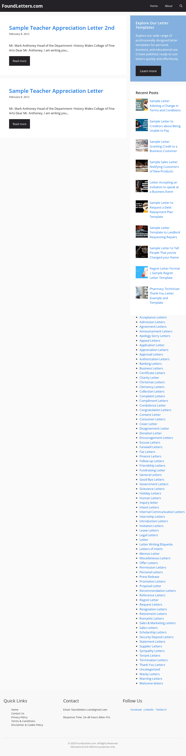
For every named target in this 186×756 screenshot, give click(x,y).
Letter (144, 539)
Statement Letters (152, 641)
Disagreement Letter (154, 428)
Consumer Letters (152, 419)
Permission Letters (153, 567)
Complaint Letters (152, 396)
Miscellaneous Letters (155, 558)
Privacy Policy (19, 717)
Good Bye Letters (152, 479)
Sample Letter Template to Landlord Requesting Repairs (165, 232)
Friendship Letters (152, 465)
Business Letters (151, 368)
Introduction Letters (154, 521)
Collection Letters (152, 391)
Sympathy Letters (152, 651)
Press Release (149, 577)
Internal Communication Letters (162, 512)
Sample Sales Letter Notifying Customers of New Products (164, 166)
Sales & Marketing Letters (158, 623)
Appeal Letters (150, 340)
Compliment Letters (154, 401)
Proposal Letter (150, 586)
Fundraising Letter (152, 470)
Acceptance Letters (153, 317)
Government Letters (154, 484)
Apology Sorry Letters (155, 336)
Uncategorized (150, 669)
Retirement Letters (153, 614)
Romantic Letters (152, 618)
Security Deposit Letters (156, 637)
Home (154, 6)
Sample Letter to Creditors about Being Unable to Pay (165, 126)
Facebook (136, 709)
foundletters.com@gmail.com (89, 709)
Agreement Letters (153, 326)
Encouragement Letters (156, 438)
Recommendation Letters (158, 591)
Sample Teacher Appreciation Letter (56, 90)
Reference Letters (152, 595)
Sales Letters (149, 628)
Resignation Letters (153, 609)
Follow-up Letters (152, 461)
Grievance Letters (152, 489)
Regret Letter (149, 600)
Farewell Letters (151, 447)
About (168, 6)
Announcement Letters (156, 331)
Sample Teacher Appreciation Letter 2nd (62, 27)
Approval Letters (151, 354)
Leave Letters (149, 530)
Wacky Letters (150, 674)
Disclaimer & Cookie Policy (27, 725)
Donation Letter (151, 433)
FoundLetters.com (22, 6)
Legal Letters (149, 535)
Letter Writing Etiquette (156, 544)
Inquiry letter (149, 502)
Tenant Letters (150, 655)
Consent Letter (150, 415)
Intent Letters (149, 507)
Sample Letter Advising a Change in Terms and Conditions (165, 105)
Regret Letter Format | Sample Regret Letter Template (165, 273)
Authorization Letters (154, 359)
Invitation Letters (151, 526)
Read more (19, 61)
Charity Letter (149, 377)
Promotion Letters (152, 581)
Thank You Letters (152, 665)
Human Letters (150, 498)
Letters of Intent (151, 549)
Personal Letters (151, 572)
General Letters (151, 475)
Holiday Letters (150, 493)
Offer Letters (149, 563)
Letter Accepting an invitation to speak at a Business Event (164, 187)
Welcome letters (151, 683)
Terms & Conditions (23, 721)
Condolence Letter (153, 405)
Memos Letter (150, 553)
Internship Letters (152, 516)
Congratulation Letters (155, 410)
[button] (181, 6)
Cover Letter (148, 424)
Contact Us (17, 713)
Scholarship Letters (153, 632)
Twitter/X (161, 709)
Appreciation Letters (154, 350)
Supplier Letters (151, 646)
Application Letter (152, 345)
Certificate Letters (152, 373)
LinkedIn (148, 709)
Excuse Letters (150, 442)
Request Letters (151, 604)
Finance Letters (150, 456)
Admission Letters (152, 322)
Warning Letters (151, 678)
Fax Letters (147, 452)
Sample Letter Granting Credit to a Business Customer (163, 146)
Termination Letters (154, 660)
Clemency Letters (152, 387)
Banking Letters (151, 363)
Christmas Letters (152, 382)
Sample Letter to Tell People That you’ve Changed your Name (164, 252)
